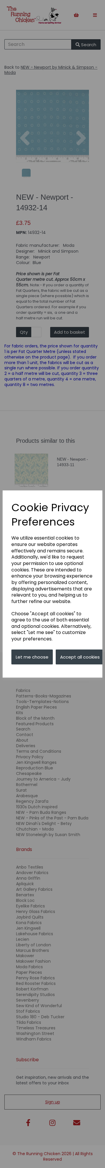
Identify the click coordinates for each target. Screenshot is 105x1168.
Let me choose (32, 657)
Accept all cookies (80, 657)
